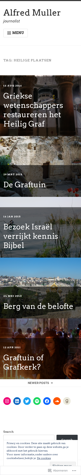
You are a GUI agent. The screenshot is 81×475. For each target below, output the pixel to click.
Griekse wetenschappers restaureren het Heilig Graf (33, 109)
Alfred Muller (32, 13)
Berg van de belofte (38, 306)
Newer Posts (38, 383)
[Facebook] (47, 401)
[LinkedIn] (17, 401)
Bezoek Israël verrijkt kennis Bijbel (30, 236)
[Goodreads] (67, 401)
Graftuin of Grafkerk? (23, 362)
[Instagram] (7, 401)
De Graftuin (24, 184)
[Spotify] (37, 401)
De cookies (44, 458)
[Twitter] (27, 401)
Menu (18, 33)
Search (8, 431)
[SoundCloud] (57, 401)
